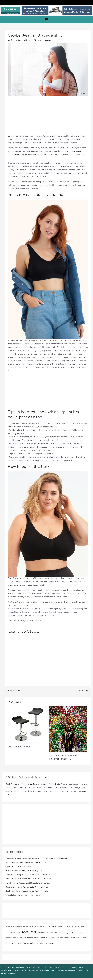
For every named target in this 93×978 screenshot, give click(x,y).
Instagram (67, 933)
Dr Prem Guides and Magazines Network (39, 784)
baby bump (32, 926)
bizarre (39, 926)
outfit (26, 937)
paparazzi (42, 937)
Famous (12, 933)
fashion (19, 933)
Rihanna (73, 937)
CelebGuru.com (12, 784)
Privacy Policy (76, 970)
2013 (7, 926)
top (35, 943)
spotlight (13, 943)
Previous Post (12, 691)
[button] (46, 2)
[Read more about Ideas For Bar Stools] (27, 724)
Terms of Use (37, 970)
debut (7, 933)
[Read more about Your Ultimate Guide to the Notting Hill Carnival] (68, 729)
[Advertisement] (48, 116)
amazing (11, 926)
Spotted (19, 943)
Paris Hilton (55, 937)
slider (7, 943)
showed (78, 937)
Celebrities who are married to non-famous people (26, 891)
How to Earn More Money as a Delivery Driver (24, 871)
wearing (51, 943)
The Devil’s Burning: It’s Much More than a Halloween (27, 875)
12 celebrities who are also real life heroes (22, 895)
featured (29, 932)
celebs (67, 926)
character (74, 926)
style (30, 943)
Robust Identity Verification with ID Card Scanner (25, 862)
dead (82, 926)
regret (61, 937)
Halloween (40, 933)
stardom (25, 943)
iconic (62, 933)
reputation (67, 937)
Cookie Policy (62, 970)
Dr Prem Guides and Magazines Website (19, 967)
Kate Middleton (75, 933)
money (22, 937)
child (78, 926)
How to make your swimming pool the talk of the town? (28, 879)
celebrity (61, 926)
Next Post (84, 691)
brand (43, 926)
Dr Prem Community (66, 967)
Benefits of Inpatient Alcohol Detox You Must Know (26, 887)
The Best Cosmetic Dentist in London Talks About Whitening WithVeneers (36, 858)
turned (46, 943)
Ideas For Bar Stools (20, 746)
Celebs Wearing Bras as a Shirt (18, 867)
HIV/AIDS (47, 933)
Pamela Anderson (33, 937)
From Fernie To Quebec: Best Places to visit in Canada (27, 883)
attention (25, 926)
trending (40, 943)
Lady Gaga (16, 937)
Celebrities (51, 926)
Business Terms (49, 970)
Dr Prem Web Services (22, 970)
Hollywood (55, 933)
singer (84, 937)
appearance (18, 926)
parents (48, 937)
